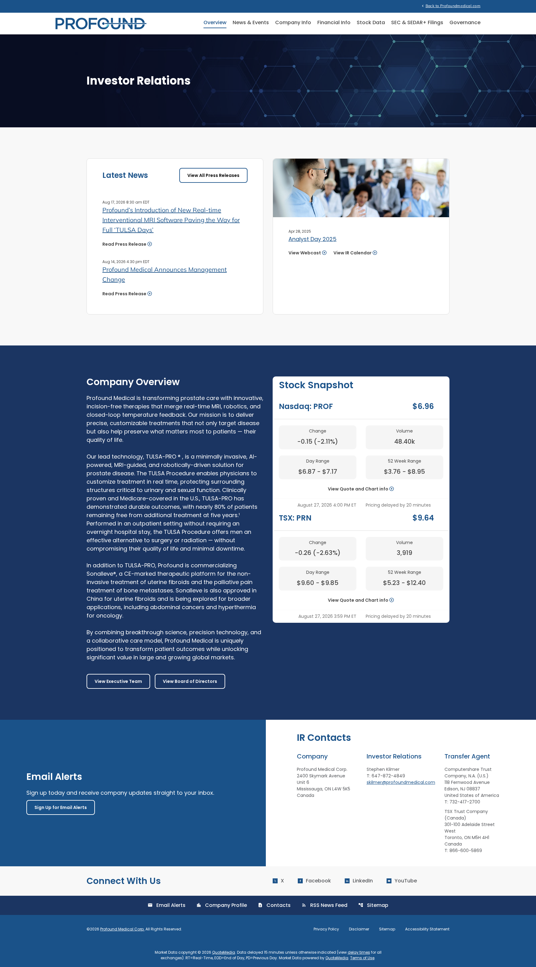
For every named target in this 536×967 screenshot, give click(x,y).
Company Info (293, 22)
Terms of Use (362, 957)
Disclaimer (359, 929)
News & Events (251, 22)
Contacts (274, 905)
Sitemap (373, 905)
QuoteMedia (223, 952)
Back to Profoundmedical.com (450, 5)
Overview (214, 22)
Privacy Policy (326, 929)
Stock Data (371, 22)
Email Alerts (166, 905)
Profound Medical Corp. (122, 929)
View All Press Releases (213, 175)
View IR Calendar (352, 253)
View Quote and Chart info (358, 489)
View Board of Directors (190, 681)
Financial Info (334, 22)
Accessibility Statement (427, 929)
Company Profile (221, 905)
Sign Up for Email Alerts (60, 807)
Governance (464, 22)
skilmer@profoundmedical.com (401, 782)
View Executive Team (118, 681)
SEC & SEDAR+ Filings (417, 22)
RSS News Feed (324, 905)
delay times (359, 952)
